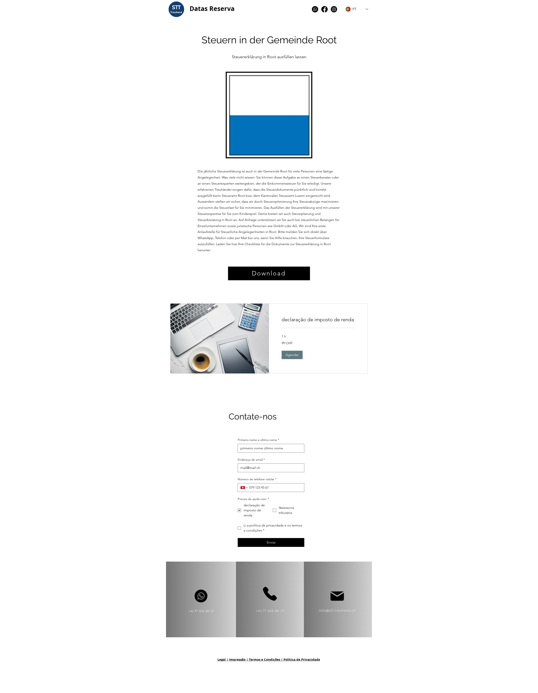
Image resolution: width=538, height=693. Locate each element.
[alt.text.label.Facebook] (324, 9)
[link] (318, 319)
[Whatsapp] (315, 9)
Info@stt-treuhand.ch (337, 610)
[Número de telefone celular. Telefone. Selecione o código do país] (244, 487)
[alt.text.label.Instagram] (334, 9)
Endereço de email (251, 460)
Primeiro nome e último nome (258, 440)
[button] (292, 355)
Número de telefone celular (257, 479)
